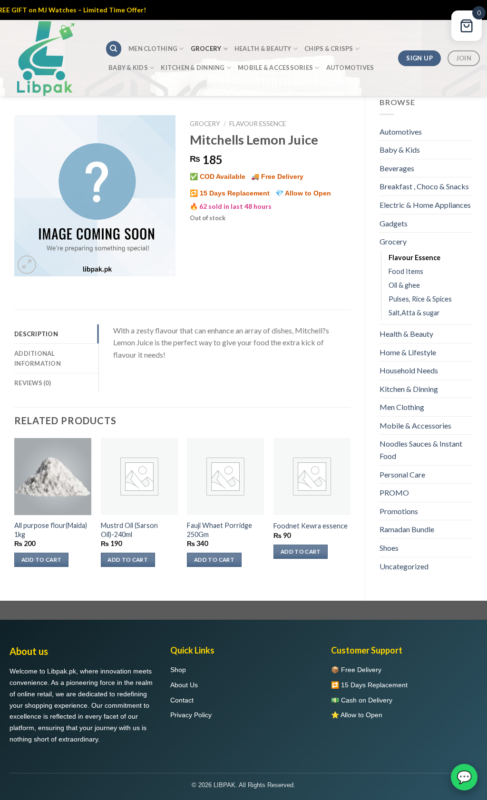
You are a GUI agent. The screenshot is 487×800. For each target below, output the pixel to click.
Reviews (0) (32, 383)
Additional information (37, 358)
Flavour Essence (414, 282)
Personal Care (402, 498)
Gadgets (394, 247)
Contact (182, 724)
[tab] (56, 333)
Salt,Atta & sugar (414, 337)
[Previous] (15, 511)
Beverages (397, 168)
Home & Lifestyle (408, 376)
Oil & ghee (404, 309)
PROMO (394, 516)
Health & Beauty (263, 48)
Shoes (389, 571)
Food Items (406, 296)
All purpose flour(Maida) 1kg (50, 529)
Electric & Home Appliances (406, 223)
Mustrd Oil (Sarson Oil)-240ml (129, 529)
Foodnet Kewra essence (310, 526)
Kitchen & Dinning (192, 67)
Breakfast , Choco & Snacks (412, 192)
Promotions (399, 535)
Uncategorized (404, 590)
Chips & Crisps (328, 48)
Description (36, 334)
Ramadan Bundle (407, 553)
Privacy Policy (191, 739)
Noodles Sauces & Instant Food (421, 474)
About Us (184, 709)
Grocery (206, 48)
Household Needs (409, 394)
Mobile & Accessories (275, 67)
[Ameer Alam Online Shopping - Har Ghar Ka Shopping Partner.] (49, 58)
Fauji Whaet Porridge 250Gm (219, 529)
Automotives (350, 67)
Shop (178, 694)
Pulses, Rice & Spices (420, 323)
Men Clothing (152, 48)
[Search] (113, 49)
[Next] (350, 511)
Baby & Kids (128, 67)
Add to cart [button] (41, 559)
